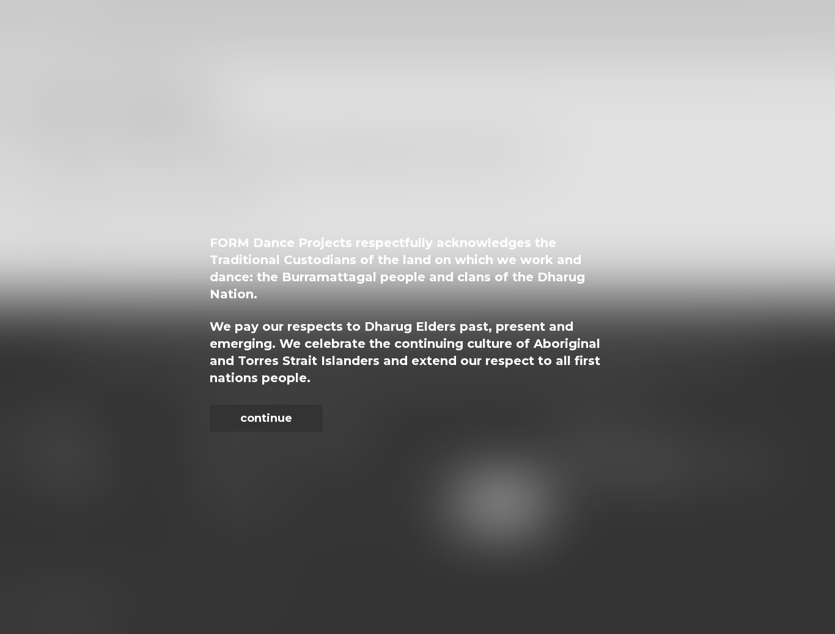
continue (266, 418)
